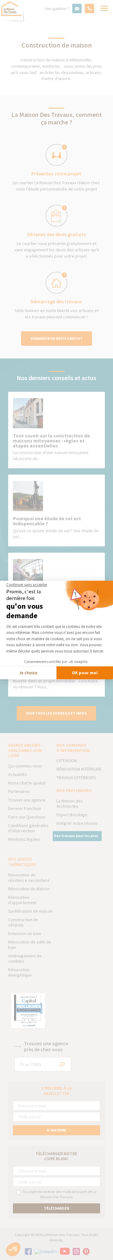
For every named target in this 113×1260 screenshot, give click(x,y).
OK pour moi (85, 673)
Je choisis (28, 673)
